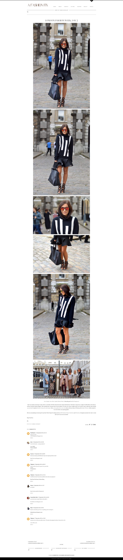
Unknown (32, 464)
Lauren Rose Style (34, 497)
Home (54, 6)
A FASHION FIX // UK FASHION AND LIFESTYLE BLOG (63, 555)
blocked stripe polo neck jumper (43, 408)
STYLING (73, 6)
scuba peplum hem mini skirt (59, 408)
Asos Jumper (46, 401)
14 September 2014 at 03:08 (38, 442)
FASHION (79, 6)
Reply (31, 437)
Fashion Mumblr (33, 447)
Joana (31, 485)
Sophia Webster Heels (59, 401)
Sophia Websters (85, 408)
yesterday (30, 408)
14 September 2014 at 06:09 (39, 453)
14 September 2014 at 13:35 (38, 485)
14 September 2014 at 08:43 (40, 464)
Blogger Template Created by (61, 558)
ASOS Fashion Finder (64, 412)
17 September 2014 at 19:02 (40, 518)
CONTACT (66, 6)
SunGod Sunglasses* (75, 401)
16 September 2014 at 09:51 (38, 507)
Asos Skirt (52, 401)
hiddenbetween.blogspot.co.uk (36, 512)
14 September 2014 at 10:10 (40, 475)
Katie (31, 507)
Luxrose (32, 453)
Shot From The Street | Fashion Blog (37, 479)
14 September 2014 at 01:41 (41, 432)
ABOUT (60, 6)
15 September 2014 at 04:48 (43, 497)
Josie (31, 442)
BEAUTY (85, 6)
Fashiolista (71, 412)
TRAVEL (91, 6)
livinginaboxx (33, 468)
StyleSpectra (32, 432)
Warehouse (78, 412)
